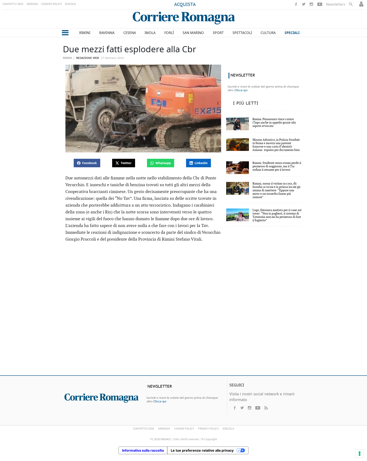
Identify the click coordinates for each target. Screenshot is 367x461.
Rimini (67, 58)
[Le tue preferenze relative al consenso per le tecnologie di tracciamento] (360, 454)
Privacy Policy (208, 428)
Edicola (228, 428)
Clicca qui (240, 90)
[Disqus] (183, 311)
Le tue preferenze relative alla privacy (202, 450)
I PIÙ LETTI (245, 103)
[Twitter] (304, 4)
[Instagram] (311, 4)
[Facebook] (296, 4)
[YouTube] (320, 4)
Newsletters (335, 4)
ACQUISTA (185, 4)
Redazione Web (87, 58)
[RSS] (266, 408)
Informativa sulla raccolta (143, 450)
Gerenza (164, 428)
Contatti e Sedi (143, 428)
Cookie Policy (184, 428)
